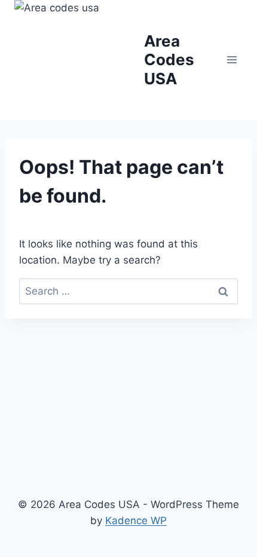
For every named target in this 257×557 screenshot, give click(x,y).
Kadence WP (136, 521)
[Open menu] (232, 59)
